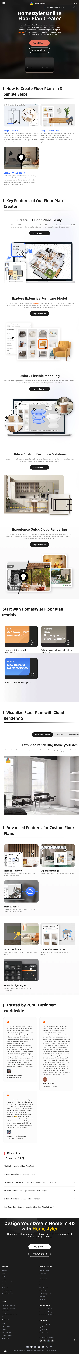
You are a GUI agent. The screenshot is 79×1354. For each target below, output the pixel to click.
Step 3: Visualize (13, 173)
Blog (3, 1276)
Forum (4, 1329)
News (3, 1273)
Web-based (10, 906)
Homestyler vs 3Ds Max (46, 1309)
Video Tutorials (6, 1332)
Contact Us (5, 1288)
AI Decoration (11, 949)
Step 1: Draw (11, 130)
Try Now (38, 1246)
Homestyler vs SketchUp (47, 1315)
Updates (4, 1285)
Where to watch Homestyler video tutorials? (56, 651)
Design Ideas (43, 1273)
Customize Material (51, 949)
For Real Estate (6, 1311)
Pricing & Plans (44, 1282)
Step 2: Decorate (50, 130)
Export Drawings (50, 870)
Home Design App (45, 1324)
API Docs (42, 1300)
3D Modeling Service (45, 1294)
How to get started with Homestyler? (15, 651)
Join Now (74, 3)
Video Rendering (44, 1288)
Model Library (44, 1276)
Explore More (38, 313)
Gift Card (42, 1297)
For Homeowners (7, 1317)
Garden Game (6, 1338)
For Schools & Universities (9, 1314)
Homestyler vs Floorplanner (48, 1312)
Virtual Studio (43, 1279)
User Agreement (7, 1282)
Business (42, 1285)
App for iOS (43, 1327)
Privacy (4, 1279)
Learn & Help (6, 1326)
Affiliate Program (7, 1335)
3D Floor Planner (44, 1270)
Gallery (4, 1323)
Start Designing (38, 233)
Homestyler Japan (7, 1291)
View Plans (38, 1254)
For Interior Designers (8, 1305)
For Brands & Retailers (8, 1308)
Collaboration (43, 1291)
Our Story (4, 1270)
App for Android (44, 1330)
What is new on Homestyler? (18, 682)
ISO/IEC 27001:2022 (7, 1294)
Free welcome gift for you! (55, 7)
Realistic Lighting (14, 985)
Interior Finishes (13, 870)
